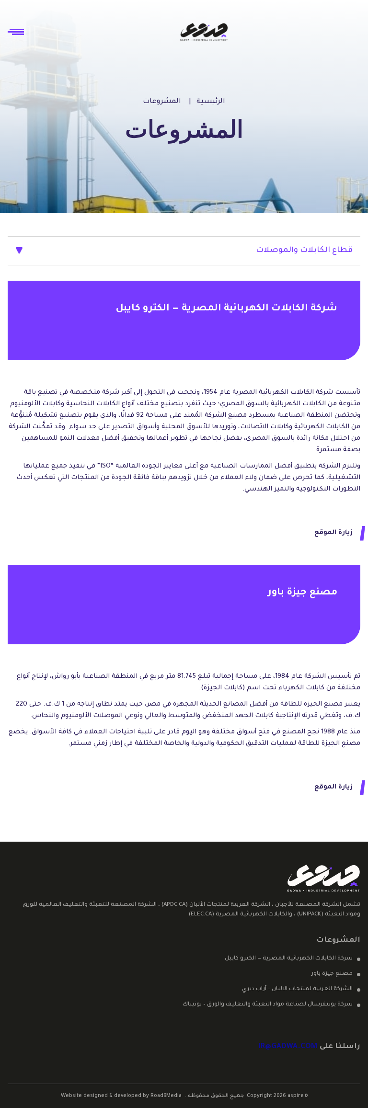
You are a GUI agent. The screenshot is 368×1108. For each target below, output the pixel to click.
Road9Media (166, 1096)
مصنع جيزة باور (332, 974)
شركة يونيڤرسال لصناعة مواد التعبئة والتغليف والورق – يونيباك (268, 1005)
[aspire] (204, 32)
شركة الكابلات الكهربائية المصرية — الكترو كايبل (289, 959)
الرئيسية (210, 102)
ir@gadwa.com (288, 1047)
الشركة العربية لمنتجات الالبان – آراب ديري (297, 989)
